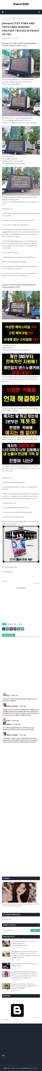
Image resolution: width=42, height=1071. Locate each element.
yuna (7, 18)
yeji (15, 624)
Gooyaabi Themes (34, 1068)
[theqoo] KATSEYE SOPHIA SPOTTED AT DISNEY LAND (24, 965)
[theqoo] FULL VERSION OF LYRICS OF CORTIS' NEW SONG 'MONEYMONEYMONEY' (24, 943)
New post (5, 581)
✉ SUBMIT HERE (6, 919)
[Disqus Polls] (21, 664)
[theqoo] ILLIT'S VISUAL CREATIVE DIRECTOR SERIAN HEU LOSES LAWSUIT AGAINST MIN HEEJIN (24, 986)
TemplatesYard (17, 1068)
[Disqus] (21, 717)
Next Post (36, 583)
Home (3, 18)
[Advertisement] (21, 605)
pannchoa (7, 38)
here (11, 209)
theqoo (10, 624)
